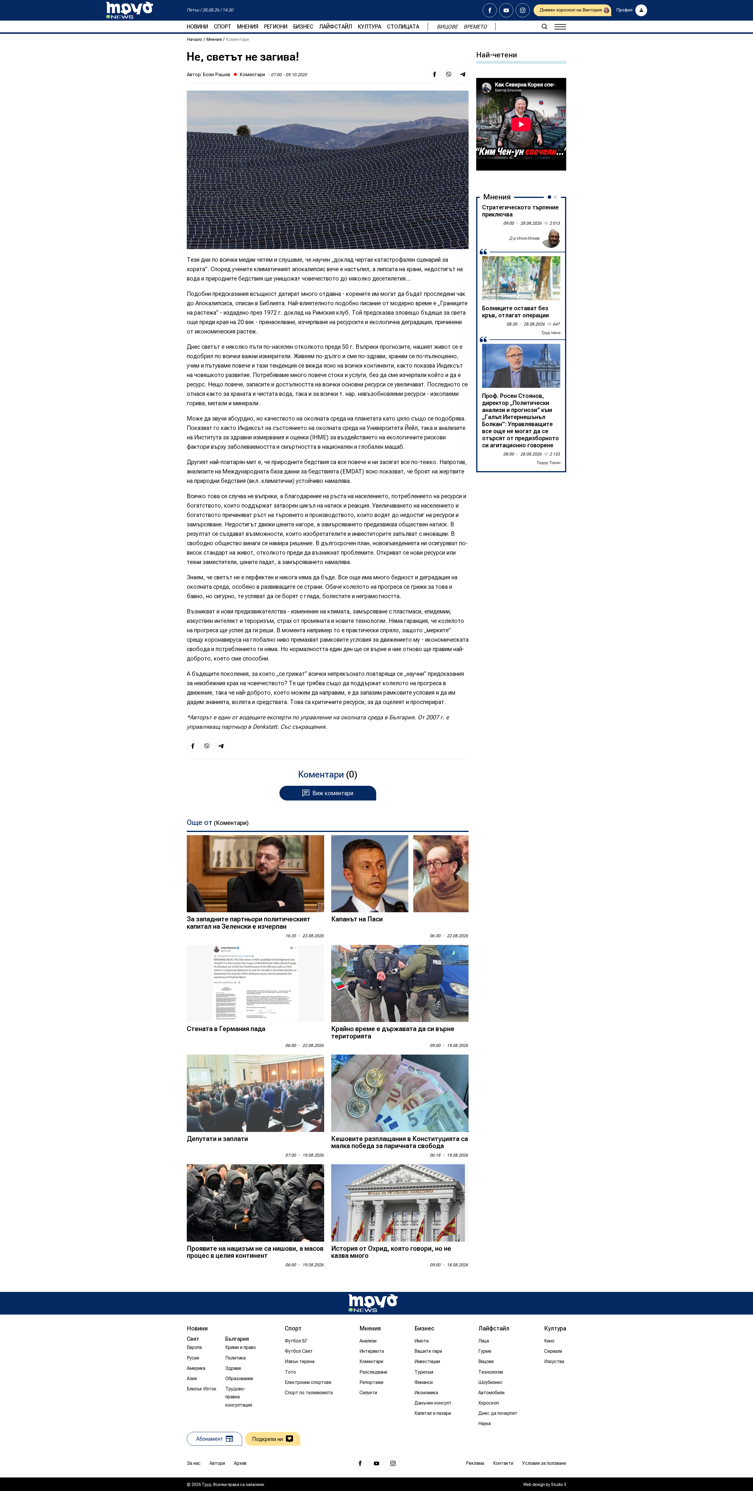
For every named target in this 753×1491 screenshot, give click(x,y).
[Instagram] (523, 10)
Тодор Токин (548, 462)
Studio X (558, 1484)
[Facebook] (490, 10)
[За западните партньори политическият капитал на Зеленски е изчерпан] (255, 874)
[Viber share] (448, 74)
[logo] (129, 10)
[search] (544, 26)
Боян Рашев (216, 74)
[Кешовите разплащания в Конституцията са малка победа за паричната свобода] (400, 1093)
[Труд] (373, 1303)
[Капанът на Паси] (400, 874)
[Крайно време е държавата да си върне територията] (400, 983)
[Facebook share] (434, 74)
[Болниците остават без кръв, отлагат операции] (521, 278)
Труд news (550, 332)
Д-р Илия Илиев (524, 238)
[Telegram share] (463, 74)
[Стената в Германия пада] (255, 983)
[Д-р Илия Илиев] (551, 238)
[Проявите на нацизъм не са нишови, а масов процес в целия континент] (255, 1203)
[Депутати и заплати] (255, 1093)
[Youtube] (506, 10)
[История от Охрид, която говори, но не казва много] (400, 1203)
